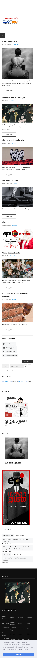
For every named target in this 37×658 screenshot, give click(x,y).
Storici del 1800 (8, 535)
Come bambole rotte (11, 253)
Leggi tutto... (10, 90)
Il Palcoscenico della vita (13, 140)
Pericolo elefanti (10, 344)
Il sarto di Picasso (10, 180)
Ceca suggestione (10, 348)
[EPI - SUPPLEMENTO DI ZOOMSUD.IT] (18, 7)
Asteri (28, 628)
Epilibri (20, 623)
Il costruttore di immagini (13, 97)
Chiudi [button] (18, 654)
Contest (5, 222)
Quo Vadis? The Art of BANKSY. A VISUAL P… (16, 423)
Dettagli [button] (25, 649)
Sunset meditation (10, 351)
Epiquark (20, 617)
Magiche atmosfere (11, 355)
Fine (14, 370)
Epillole (29, 639)
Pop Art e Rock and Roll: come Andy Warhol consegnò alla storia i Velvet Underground (16, 548)
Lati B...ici (7, 554)
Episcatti (12, 634)
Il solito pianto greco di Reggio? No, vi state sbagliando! (15, 540)
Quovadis (12, 639)
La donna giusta (9, 41)
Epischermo (21, 639)
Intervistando (21, 628)
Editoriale (29, 617)
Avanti (6, 370)
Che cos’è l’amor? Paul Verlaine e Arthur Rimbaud (14, 559)
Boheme (20, 634)
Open (28, 623)
